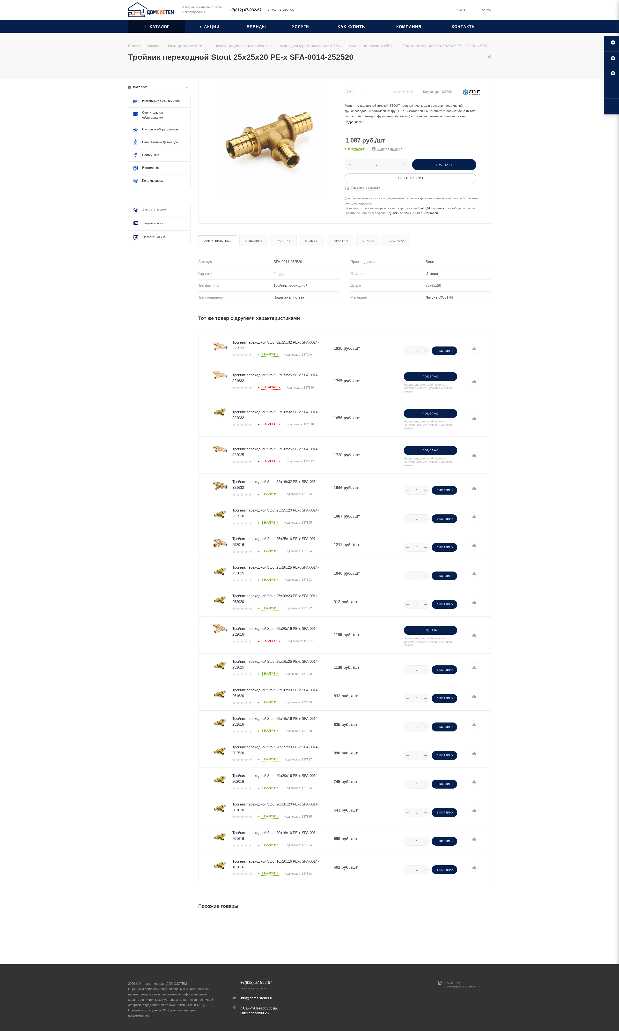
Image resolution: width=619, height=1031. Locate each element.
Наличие (284, 240)
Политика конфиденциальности (462, 984)
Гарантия (340, 240)
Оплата (368, 240)
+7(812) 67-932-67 (246, 10)
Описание (253, 240)
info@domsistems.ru (433, 208)
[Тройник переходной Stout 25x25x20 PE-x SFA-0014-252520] (271, 141)
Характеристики (217, 240)
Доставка (396, 240)
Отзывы (311, 240)
